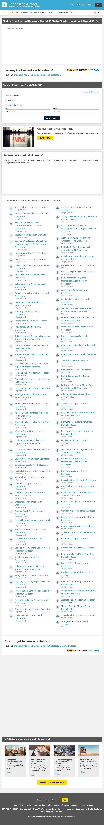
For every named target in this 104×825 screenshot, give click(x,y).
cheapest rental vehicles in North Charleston (37, 75)
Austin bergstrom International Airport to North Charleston (79, 495)
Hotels (73, 12)
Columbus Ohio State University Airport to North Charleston (29, 569)
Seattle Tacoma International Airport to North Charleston (78, 320)
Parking (51, 12)
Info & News (63, 12)
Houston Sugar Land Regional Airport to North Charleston (32, 593)
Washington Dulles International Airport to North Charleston (75, 240)
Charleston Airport (24, 5)
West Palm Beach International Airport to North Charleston (79, 415)
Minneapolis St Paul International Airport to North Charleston (76, 311)
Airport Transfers (38, 12)
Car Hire (24, 12)
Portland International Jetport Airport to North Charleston (32, 381)
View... (9, 772)
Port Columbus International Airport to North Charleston (31, 348)
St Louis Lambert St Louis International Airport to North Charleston (32, 338)
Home (5, 12)
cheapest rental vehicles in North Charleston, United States (45, 646)
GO (98, 5)
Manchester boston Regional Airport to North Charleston (77, 452)
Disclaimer (74, 805)
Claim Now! (45, 138)
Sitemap (90, 805)
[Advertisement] (52, 45)
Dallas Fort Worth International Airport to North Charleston (75, 249)
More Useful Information (52, 782)
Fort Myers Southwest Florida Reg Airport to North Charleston (77, 387)
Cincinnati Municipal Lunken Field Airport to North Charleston (29, 443)
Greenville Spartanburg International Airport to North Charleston (31, 366)
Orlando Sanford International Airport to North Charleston (78, 593)
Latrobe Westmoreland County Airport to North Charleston (32, 550)
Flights (14, 12)
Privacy (82, 805)
